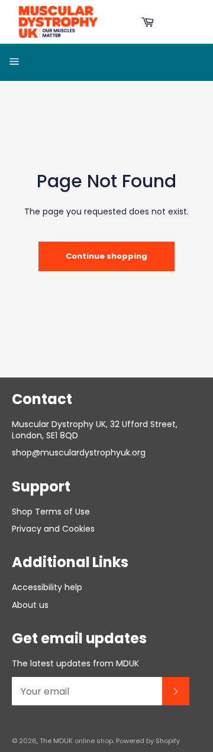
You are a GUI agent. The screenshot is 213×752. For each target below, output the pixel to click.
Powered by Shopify (148, 741)
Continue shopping (106, 256)
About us (30, 605)
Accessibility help (47, 587)
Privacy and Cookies (53, 529)
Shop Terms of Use (51, 511)
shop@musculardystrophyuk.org (79, 452)
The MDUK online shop (76, 741)
